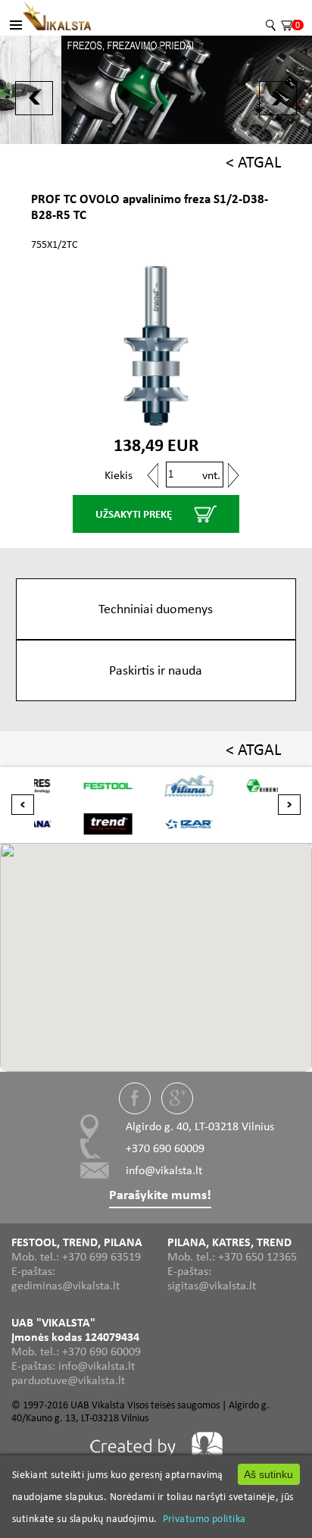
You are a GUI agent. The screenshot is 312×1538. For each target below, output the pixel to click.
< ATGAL (253, 162)
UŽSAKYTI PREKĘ (133, 514)
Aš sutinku (268, 1474)
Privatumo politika (204, 1518)
